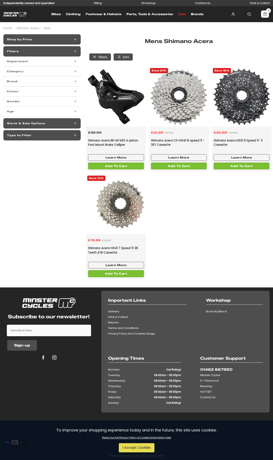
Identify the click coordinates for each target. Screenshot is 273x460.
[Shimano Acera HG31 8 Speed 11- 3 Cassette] (242, 97)
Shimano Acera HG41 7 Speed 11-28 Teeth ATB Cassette (113, 250)
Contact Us (207, 397)
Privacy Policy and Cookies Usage (131, 334)
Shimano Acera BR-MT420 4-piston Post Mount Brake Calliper (113, 142)
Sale (182, 14)
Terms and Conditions (123, 328)
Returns (113, 322)
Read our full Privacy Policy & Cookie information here (136, 437)
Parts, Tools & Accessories (149, 14)
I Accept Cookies (136, 447)
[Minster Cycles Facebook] (43, 357)
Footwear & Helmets (103, 14)
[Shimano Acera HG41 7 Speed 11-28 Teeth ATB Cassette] (116, 204)
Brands (197, 14)
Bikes (56, 14)
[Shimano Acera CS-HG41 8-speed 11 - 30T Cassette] (179, 97)
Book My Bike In (216, 311)
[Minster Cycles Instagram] (54, 357)
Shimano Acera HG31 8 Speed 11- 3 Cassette (238, 142)
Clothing (73, 14)
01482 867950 (216, 370)
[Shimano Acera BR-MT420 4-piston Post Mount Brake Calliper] (116, 97)
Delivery (113, 311)
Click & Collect (118, 317)
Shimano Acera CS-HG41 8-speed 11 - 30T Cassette (177, 142)
